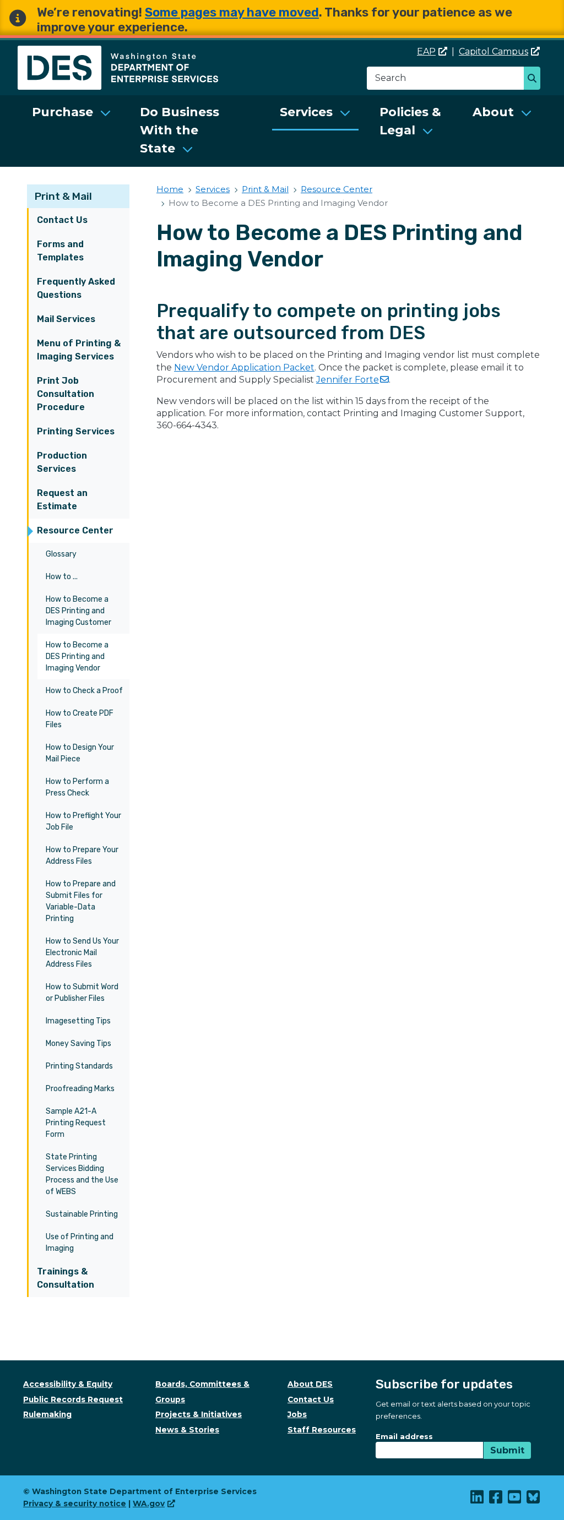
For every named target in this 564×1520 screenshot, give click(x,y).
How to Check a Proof (84, 690)
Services (306, 112)
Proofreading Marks (80, 1088)
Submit (507, 1450)
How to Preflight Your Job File (83, 821)
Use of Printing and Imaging (79, 1242)
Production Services (62, 462)
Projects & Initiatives (198, 1414)
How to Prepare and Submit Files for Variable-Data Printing (81, 901)
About (493, 112)
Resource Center (75, 530)
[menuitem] (71, 131)
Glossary (61, 554)
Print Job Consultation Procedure (65, 393)
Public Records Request (73, 1399)
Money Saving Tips (78, 1043)
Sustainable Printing (82, 1214)
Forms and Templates (60, 251)
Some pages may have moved (232, 12)
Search (535, 79)
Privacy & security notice (74, 1503)
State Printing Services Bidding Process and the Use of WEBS (82, 1174)
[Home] (118, 52)
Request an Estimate (62, 499)
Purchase (62, 112)
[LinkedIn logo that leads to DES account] (477, 1499)
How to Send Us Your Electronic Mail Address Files (82, 952)
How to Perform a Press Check (77, 787)
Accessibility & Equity (67, 1384)
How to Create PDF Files (79, 719)
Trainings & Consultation (65, 1278)
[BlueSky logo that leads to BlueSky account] (534, 1499)
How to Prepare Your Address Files (82, 855)
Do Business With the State (179, 130)
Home (169, 189)
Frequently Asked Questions (76, 288)
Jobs (297, 1414)
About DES (310, 1384)
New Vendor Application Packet (244, 367)
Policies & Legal (410, 121)
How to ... (62, 576)
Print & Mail (63, 196)
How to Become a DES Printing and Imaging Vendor (77, 656)
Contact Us (62, 220)
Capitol (493, 51)
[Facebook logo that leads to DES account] (496, 1499)
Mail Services (66, 319)
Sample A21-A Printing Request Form (76, 1123)
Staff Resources (322, 1429)
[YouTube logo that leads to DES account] (515, 1499)
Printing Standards (79, 1066)
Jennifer (347, 379)
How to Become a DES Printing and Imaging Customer (78, 611)
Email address (404, 1436)
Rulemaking (47, 1414)
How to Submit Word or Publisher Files (82, 992)
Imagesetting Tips (78, 1021)
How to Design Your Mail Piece (80, 753)
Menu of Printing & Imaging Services (79, 350)
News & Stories (187, 1429)
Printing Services (76, 431)
